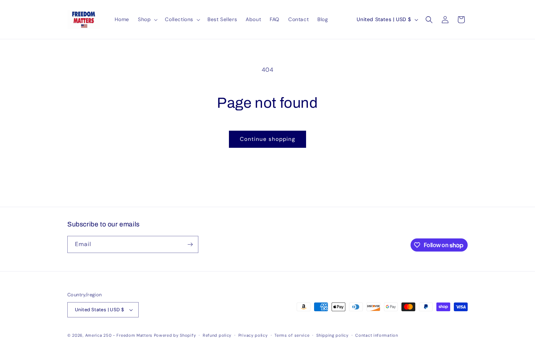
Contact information (376, 335)
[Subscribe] (190, 244)
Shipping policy (332, 335)
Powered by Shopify (175, 335)
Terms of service (291, 335)
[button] (147, 19)
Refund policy (217, 335)
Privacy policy (253, 335)
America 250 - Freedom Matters (119, 335)
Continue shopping (267, 139)
